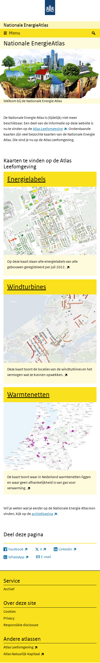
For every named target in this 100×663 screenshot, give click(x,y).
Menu (14, 33)
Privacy (8, 618)
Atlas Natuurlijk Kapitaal (34, 653)
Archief (8, 589)
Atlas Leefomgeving (50, 128)
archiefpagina (44, 513)
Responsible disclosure (20, 625)
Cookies (9, 611)
